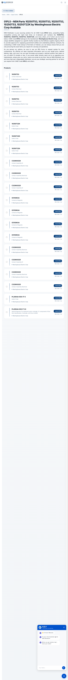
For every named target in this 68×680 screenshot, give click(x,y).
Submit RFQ (58, 75)
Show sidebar (9, 10)
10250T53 (15, 74)
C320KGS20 (16, 161)
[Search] (61, 2)
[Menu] (65, 2)
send (63, 668)
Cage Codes (14, 14)
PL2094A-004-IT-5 (19, 297)
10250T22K (16, 124)
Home (3, 14)
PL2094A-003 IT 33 (19, 309)
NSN (8, 14)
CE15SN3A (15, 198)
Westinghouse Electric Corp (20, 79)
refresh (64, 627)
